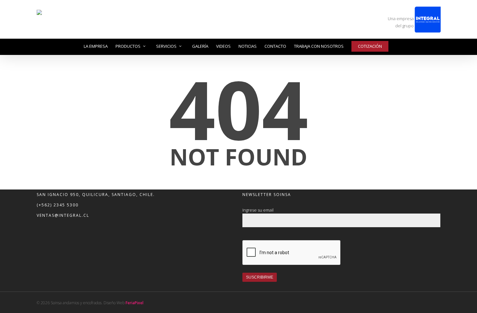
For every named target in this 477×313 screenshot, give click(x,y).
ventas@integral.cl (63, 215)
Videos (223, 46)
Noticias (247, 46)
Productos (128, 46)
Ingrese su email (258, 210)
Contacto (275, 46)
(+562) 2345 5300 (58, 205)
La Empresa (96, 46)
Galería (200, 46)
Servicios (166, 46)
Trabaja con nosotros (319, 46)
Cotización (370, 46)
